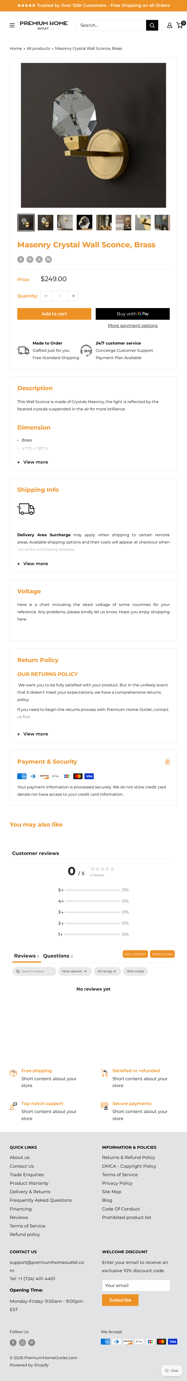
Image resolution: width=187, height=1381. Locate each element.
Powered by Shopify (29, 1365)
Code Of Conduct (121, 1209)
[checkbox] (135, 971)
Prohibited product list (126, 1217)
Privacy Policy (117, 1183)
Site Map (111, 1191)
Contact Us (22, 1166)
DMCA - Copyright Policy (129, 1166)
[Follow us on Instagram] (22, 1342)
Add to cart (54, 314)
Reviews (19, 1217)
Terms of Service (28, 1226)
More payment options (133, 325)
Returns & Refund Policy (128, 1157)
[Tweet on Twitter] (39, 259)
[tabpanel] (93, 1005)
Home (16, 48)
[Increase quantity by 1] (73, 296)
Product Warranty (29, 1183)
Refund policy (25, 1234)
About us (19, 1157)
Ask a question (135, 954)
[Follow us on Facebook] (13, 1342)
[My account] (169, 25)
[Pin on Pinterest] (30, 259)
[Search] (152, 25)
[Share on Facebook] (20, 259)
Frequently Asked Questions (41, 1200)
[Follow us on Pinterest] (31, 1342)
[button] (93, 890)
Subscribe (120, 1300)
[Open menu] (12, 25)
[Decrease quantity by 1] (46, 296)
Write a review (162, 954)
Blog (107, 1200)
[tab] (58, 956)
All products (38, 48)
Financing (21, 1209)
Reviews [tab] (26, 956)
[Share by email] (48, 259)
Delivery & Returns (30, 1191)
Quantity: (27, 296)
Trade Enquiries (27, 1174)
